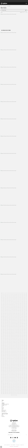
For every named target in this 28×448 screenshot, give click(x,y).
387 (22, 335)
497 (7, 348)
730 (5, 374)
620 (20, 361)
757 (7, 377)
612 (3, 361)
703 (3, 371)
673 (22, 367)
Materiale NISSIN (4, 410)
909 (26, 393)
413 (22, 338)
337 (26, 329)
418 (5, 339)
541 (18, 352)
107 (7, 304)
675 (26, 367)
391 (3, 336)
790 (22, 380)
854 (20, 387)
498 (9, 348)
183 (3, 313)
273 (1, 323)
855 (22, 387)
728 (1, 374)
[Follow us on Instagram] (12, 437)
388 (24, 335)
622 (24, 361)
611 (1, 361)
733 (11, 374)
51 (26, 297)
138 (18, 307)
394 (9, 336)
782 (5, 380)
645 (18, 364)
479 (24, 345)
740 (26, 374)
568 (20, 355)
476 (18, 345)
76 (24, 300)
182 (1, 313)
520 (1, 351)
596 (24, 358)
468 (1, 345)
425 (20, 339)
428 (26, 339)
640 (7, 364)
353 (5, 332)
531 (24, 351)
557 (24, 354)
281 (18, 323)
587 (5, 358)
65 (1, 300)
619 (18, 361)
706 (9, 371)
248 (3, 320)
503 (20, 348)
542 (20, 352)
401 (24, 336)
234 (1, 319)
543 (22, 352)
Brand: (3, 403)
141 (24, 307)
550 (9, 354)
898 (3, 393)
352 (3, 332)
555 (20, 354)
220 (26, 316)
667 (9, 367)
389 (26, 335)
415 (26, 338)
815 (20, 383)
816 (22, 383)
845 (1, 387)
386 (20, 335)
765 (24, 377)
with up (11, 446)
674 (24, 367)
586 (3, 358)
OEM (2, 414)
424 (18, 339)
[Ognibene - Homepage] (4, 3)
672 (20, 367)
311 (26, 326)
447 (11, 342)
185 (7, 313)
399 (20, 336)
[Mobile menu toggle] (26, 3)
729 (3, 374)
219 (24, 316)
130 (1, 307)
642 (11, 364)
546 (1, 354)
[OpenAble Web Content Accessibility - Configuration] (1, 447)
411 (18, 338)
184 (5, 313)
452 (22, 342)
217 (20, 316)
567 (18, 355)
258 (24, 320)
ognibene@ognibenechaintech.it (15, 426)
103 (26, 303)
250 (7, 320)
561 (5, 355)
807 (3, 383)
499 (11, 348)
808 (5, 383)
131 (3, 307)
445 (7, 342)
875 (9, 390)
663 (1, 367)
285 (26, 323)
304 (11, 326)
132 (5, 307)
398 (18, 336)
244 (22, 319)
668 (11, 367)
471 (7, 345)
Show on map (14, 430)
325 (1, 329)
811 (11, 383)
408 (11, 338)
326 (3, 329)
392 (5, 336)
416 (1, 339)
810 (9, 383)
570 (24, 355)
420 (9, 339)
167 (24, 310)
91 (1, 303)
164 (18, 310)
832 (1, 386)
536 (7, 352)
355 (9, 332)
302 (7, 326)
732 (9, 374)
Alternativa (3, 416)
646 (20, 364)
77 (26, 300)
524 (9, 351)
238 (9, 319)
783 (7, 380)
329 (9, 329)
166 (22, 310)
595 (22, 358)
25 (26, 294)
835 (7, 386)
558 (26, 354)
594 (20, 358)
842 (22, 386)
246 (26, 319)
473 (11, 345)
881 (22, 390)
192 (22, 313)
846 (3, 387)
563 (9, 355)
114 (22, 304)
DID (2, 406)
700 (24, 370)
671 (18, 367)
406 (7, 338)
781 (3, 380)
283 (22, 323)
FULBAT (3, 407)
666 (7, 367)
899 (5, 393)
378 (3, 335)
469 (3, 345)
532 (26, 351)
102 (24, 303)
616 (11, 361)
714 (26, 371)
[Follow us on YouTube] (15, 437)
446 (9, 342)
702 (1, 371)
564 (11, 355)
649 (26, 364)
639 (5, 364)
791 (24, 380)
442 (1, 342)
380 (7, 335)
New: (3, 400)
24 (24, 294)
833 (3, 386)
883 (26, 390)
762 (18, 377)
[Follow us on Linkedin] (17, 437)
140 (22, 307)
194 (26, 313)
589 (9, 358)
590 (11, 358)
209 (3, 316)
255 (18, 320)
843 (24, 386)
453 (24, 342)
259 (26, 320)
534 (3, 352)
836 (9, 386)
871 (1, 390)
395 (11, 336)
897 (1, 393)
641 (9, 364)
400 (22, 336)
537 (9, 352)
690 (3, 370)
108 (9, 304)
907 (22, 393)
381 (9, 335)
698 (20, 370)
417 (3, 339)
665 (5, 367)
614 (7, 361)
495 (3, 348)
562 (7, 355)
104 (1, 304)
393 (7, 336)
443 (3, 342)
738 (22, 374)
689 (1, 370)
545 (26, 352)
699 (22, 370)
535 (5, 352)
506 (26, 348)
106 (5, 304)
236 (5, 319)
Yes (2, 401)
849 (9, 387)
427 (24, 339)
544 (24, 352)
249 (5, 320)
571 (26, 355)
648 (24, 364)
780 (1, 380)
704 (5, 371)
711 (20, 371)
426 (22, 339)
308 (20, 326)
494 (1, 348)
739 (24, 374)
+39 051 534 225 (14, 427)
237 (7, 319)
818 (26, 383)
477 (20, 345)
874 (7, 390)
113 (20, 304)
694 (11, 370)
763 (20, 377)
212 (9, 316)
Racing (3, 415)
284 (24, 323)
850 (11, 387)
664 (3, 367)
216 (18, 316)
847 (5, 387)
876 (11, 390)
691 (5, 370)
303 (9, 326)
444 (5, 342)
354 (7, 332)
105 (3, 304)
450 (18, 342)
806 (1, 383)
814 (18, 383)
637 (1, 364)
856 (24, 387)
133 (7, 307)
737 (20, 374)
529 (20, 351)
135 (11, 307)
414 (24, 338)
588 (7, 358)
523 (7, 351)
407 (9, 338)
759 (11, 377)
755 (3, 377)
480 (26, 345)
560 (3, 355)
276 (7, 323)
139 (20, 307)
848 (7, 387)
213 (11, 316)
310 (24, 326)
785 (11, 380)
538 (11, 352)
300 (3, 326)
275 (5, 323)
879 (18, 390)
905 (18, 393)
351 (1, 332)
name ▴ (26, 12)
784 (9, 380)
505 (24, 348)
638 (3, 364)
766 (26, 377)
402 (26, 336)
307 (18, 326)
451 (20, 342)
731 (7, 374)
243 (20, 319)
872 (3, 390)
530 (22, 351)
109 (11, 304)
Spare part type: (5, 413)
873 (5, 390)
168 (26, 310)
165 (20, 310)
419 (7, 339)
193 (24, 313)
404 (3, 338)
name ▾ (24, 12)
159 (7, 310)
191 (20, 313)
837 (11, 386)
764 (22, 377)
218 (22, 316)
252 (11, 320)
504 (22, 348)
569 (22, 355)
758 (9, 377)
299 (1, 326)
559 (1, 355)
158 (5, 310)
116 (26, 304)
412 (20, 338)
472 (9, 345)
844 (26, 386)
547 (3, 354)
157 (3, 310)
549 (7, 354)
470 (5, 345)
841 (20, 386)
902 (11, 393)
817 (24, 383)
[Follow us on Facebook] (10, 437)
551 (11, 354)
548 (5, 354)
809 (7, 383)
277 (9, 323)
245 (24, 319)
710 (18, 371)
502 (18, 348)
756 (5, 377)
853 (18, 387)
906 (20, 393)
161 (11, 310)
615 (9, 361)
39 (1, 297)
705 (7, 371)
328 (7, 329)
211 (7, 316)
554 (18, 354)
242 (18, 319)
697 (18, 370)
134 (9, 307)
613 (5, 361)
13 (1, 294)
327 (5, 329)
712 (22, 371)
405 (5, 338)
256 (20, 320)
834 (5, 386)
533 (1, 352)
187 (11, 313)
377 (1, 335)
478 (22, 345)
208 (1, 316)
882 (24, 390)
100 (20, 303)
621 (22, 361)
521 (3, 351)
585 (1, 358)
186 (9, 313)
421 (11, 339)
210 (5, 316)
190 (18, 313)
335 (22, 329)
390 (1, 336)
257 (22, 320)
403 (1, 338)
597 (26, 358)
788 (18, 380)
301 (5, 326)
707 (11, 371)
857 (26, 387)
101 (22, 303)
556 (22, 354)
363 (26, 332)
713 (24, 371)
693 (9, 370)
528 (18, 351)
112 (18, 304)
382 (11, 335)
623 (26, 361)
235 (3, 319)
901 (9, 393)
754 (1, 377)
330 (11, 329)
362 (24, 332)
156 (1, 310)
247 (1, 320)
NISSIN (3, 408)
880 (20, 390)
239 (11, 319)
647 (22, 364)
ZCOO (2, 409)
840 (18, 386)
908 (24, 393)
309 (22, 326)
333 (18, 329)
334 (20, 329)
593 (18, 358)
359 (18, 332)
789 (20, 380)
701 (26, 370)
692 (7, 370)
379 (5, 335)
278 (11, 323)
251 (9, 320)
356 (11, 332)
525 (11, 351)
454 (26, 342)
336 (24, 329)
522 (5, 351)
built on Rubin (16, 446)
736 (18, 374)
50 (24, 297)
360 (20, 332)
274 (3, 323)
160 (9, 310)
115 (24, 304)
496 (5, 348)
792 (26, 380)
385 (18, 335)
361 (22, 332)
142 (26, 307)
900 (7, 393)
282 (20, 323)
